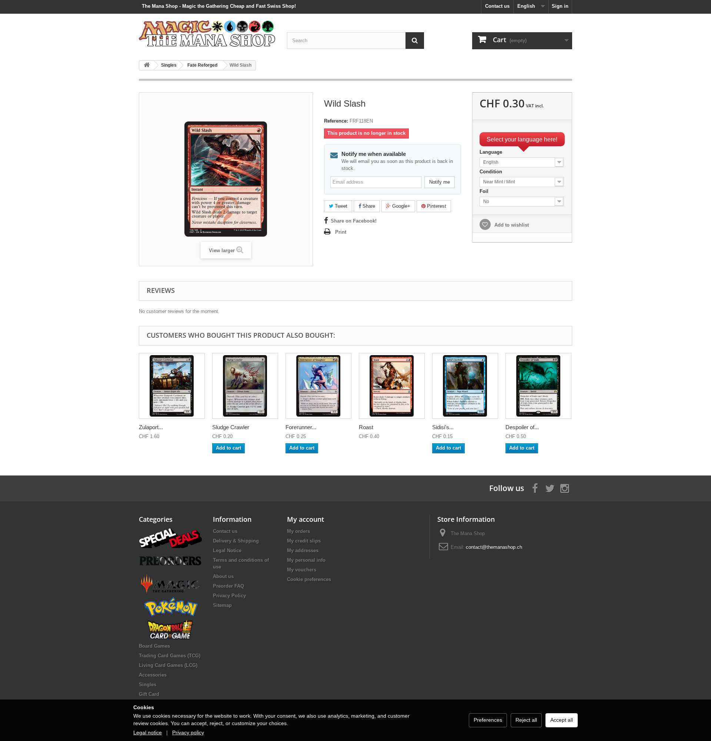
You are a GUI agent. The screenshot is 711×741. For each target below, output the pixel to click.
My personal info (306, 560)
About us (223, 576)
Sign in (560, 6)
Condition (492, 171)
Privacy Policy (229, 595)
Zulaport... (151, 427)
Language (492, 152)
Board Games (154, 646)
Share (368, 206)
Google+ (400, 206)
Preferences (488, 720)
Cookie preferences (309, 579)
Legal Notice (227, 550)
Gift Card (149, 694)
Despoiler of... (522, 427)
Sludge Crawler (230, 427)
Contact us (497, 6)
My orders (298, 531)
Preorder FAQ (228, 586)
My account (305, 519)
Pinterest (435, 206)
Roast (366, 427)
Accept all (561, 720)
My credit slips (304, 541)
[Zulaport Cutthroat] (172, 386)
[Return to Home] (147, 65)
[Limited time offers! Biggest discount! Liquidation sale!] (170, 537)
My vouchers (301, 570)
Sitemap (222, 605)
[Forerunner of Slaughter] (318, 386)
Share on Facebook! (354, 221)
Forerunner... (301, 427)
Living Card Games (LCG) (168, 665)
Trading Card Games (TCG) (169, 655)
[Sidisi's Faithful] (465, 386)
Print (340, 232)
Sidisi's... (443, 427)
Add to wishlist (511, 225)
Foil (485, 191)
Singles (147, 684)
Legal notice (147, 732)
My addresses (302, 550)
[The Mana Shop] (207, 33)
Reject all (526, 720)
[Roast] (392, 386)
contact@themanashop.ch (494, 547)
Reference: (336, 121)
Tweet (340, 206)
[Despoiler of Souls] (538, 386)
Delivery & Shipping (236, 541)
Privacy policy (188, 732)
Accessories (153, 675)
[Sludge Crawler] (245, 386)
